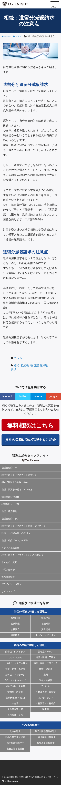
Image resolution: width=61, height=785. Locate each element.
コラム (18, 358)
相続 (16, 365)
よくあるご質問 (9, 562)
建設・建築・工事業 (46, 657)
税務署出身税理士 (46, 743)
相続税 (25, 365)
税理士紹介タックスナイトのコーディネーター (25, 526)
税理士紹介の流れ (10, 496)
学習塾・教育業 (15, 692)
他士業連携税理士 (15, 743)
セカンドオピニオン (46, 635)
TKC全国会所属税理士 (46, 731)
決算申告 (45, 618)
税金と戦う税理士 (15, 748)
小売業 (15, 703)
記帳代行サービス (10, 504)
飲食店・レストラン (15, 651)
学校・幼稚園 (45, 680)
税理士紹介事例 (9, 511)
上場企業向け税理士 (46, 737)
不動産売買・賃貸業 (46, 692)
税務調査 (15, 623)
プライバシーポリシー (13, 584)
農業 (46, 674)
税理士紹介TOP (9, 467)
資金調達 (45, 629)
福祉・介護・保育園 (15, 669)
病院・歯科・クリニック (46, 663)
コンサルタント (45, 697)
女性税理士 (15, 731)
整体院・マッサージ (15, 674)
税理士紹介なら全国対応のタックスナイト (38, 777)
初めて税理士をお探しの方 (15, 482)
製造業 (45, 709)
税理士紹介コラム (10, 518)
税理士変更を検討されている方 (17, 489)
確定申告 (15, 635)
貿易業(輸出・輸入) (15, 697)
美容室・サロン (45, 651)
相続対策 (45, 623)
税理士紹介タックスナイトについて (19, 475)
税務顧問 (15, 618)
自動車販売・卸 (15, 709)
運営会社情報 (8, 577)
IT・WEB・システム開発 (15, 663)
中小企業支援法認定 (15, 737)
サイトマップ (8, 591)
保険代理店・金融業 (15, 686)
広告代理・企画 (15, 715)
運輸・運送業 (45, 669)
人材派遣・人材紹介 (46, 703)
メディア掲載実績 (10, 547)
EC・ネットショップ (15, 680)
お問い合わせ (8, 569)
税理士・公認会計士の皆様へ (16, 533)
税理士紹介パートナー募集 (15, 540)
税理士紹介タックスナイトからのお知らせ (22, 555)
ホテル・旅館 (15, 657)
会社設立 (15, 629)
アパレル (45, 686)
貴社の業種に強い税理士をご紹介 (30, 439)
